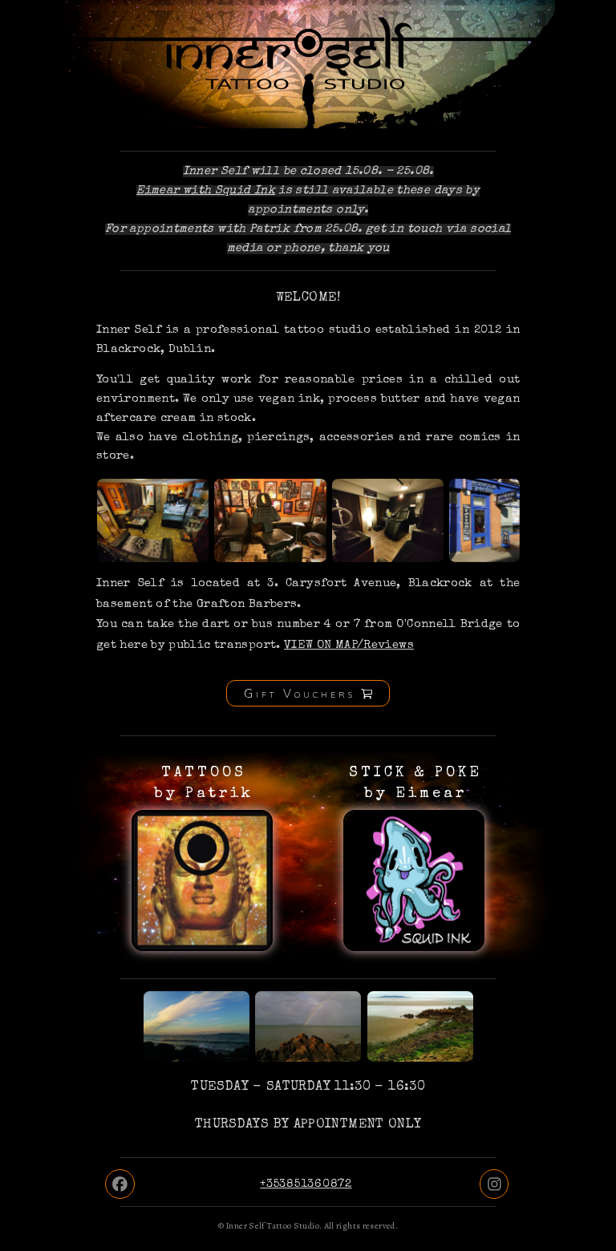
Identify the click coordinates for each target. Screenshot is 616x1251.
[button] (308, 693)
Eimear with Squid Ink (205, 190)
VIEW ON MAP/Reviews (349, 645)
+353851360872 (306, 1184)
